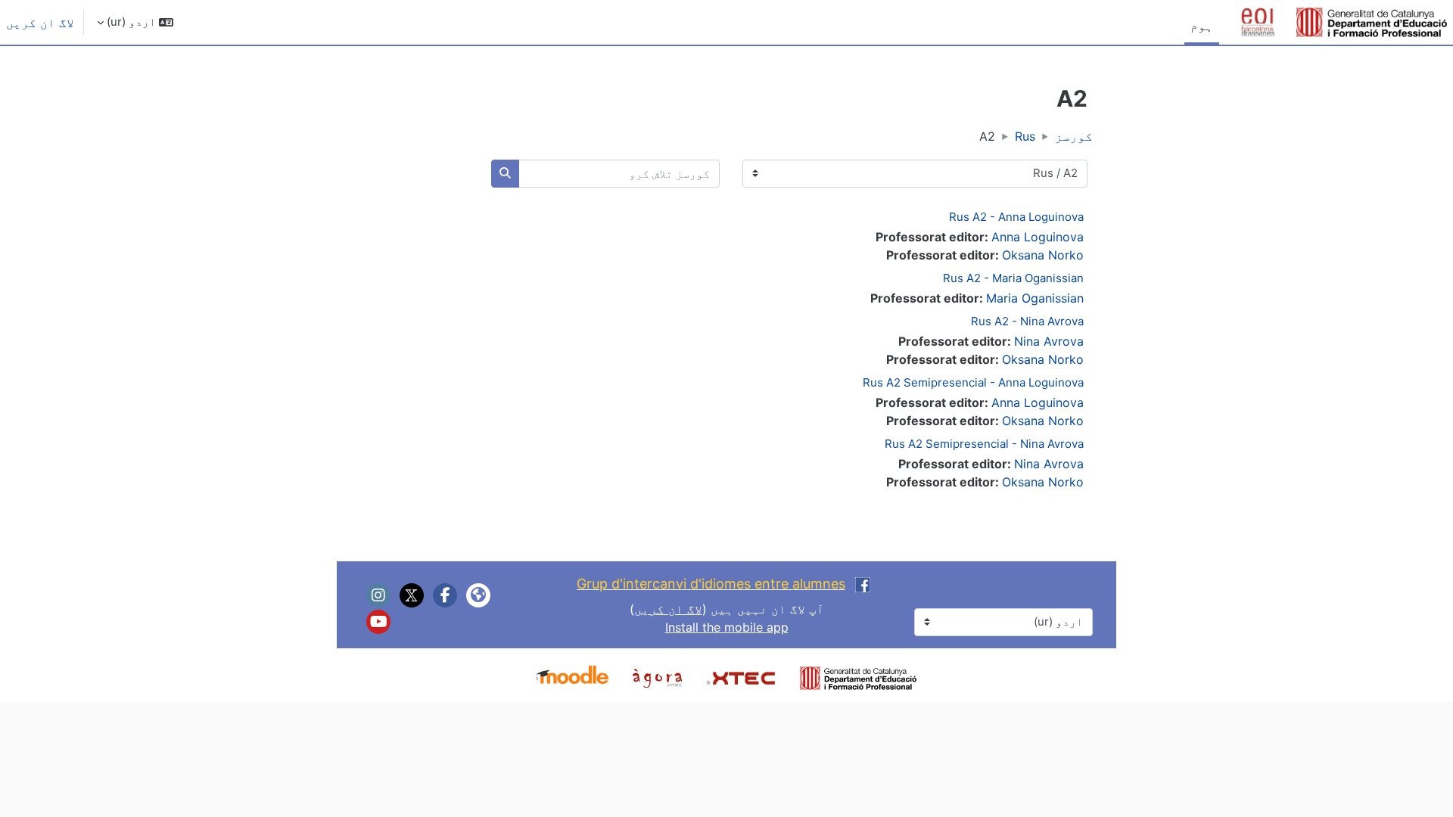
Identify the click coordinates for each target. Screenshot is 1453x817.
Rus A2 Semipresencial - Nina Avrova (984, 443)
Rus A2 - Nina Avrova (1027, 321)
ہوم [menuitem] (1201, 25)
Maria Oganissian (1035, 298)
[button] (135, 22)
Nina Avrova (1049, 341)
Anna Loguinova (1037, 236)
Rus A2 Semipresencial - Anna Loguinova (973, 382)
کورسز (1074, 136)
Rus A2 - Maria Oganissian (1013, 278)
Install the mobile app (727, 627)
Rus (1025, 136)
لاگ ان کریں (40, 22)
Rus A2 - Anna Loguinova (1016, 217)
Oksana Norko (1043, 254)
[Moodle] (572, 676)
